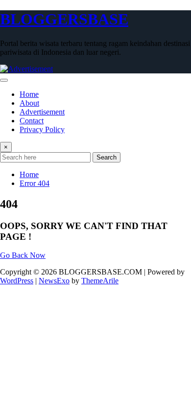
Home (29, 94)
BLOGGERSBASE (64, 19)
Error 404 (34, 183)
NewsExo (54, 280)
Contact (32, 120)
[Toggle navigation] (4, 80)
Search (106, 157)
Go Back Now (23, 255)
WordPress (16, 280)
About (29, 103)
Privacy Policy (42, 129)
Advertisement (42, 112)
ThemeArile (100, 280)
